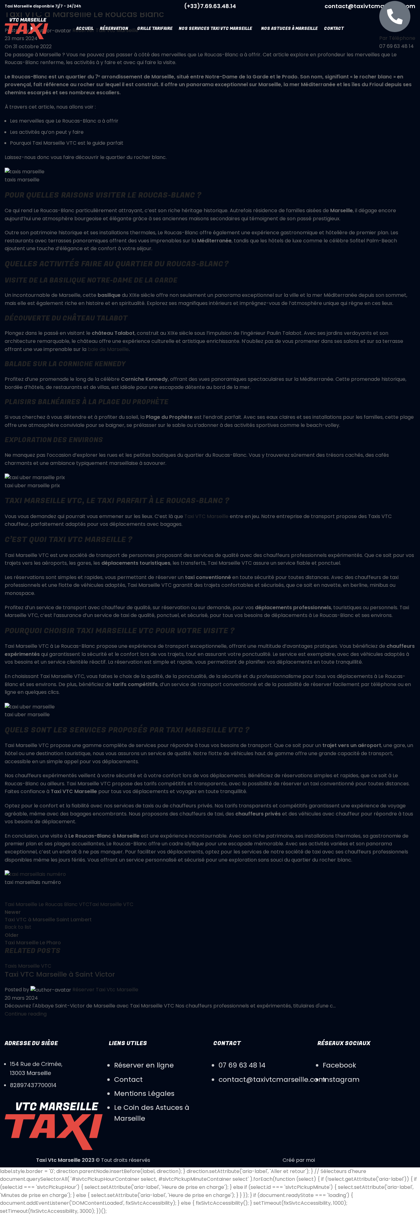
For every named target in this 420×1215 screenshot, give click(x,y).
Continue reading (26, 1013)
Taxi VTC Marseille (206, 516)
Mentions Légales (144, 1093)
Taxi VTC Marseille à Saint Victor (60, 974)
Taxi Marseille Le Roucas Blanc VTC (47, 904)
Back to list (18, 927)
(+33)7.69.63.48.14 (210, 6)
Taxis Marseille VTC (28, 966)
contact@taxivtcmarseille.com (370, 6)
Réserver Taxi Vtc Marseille (105, 989)
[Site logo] (26, 28)
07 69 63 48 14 (242, 1065)
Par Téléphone (397, 38)
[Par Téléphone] (394, 16)
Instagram (341, 1079)
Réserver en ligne (144, 1065)
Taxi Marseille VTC (111, 904)
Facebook (339, 1065)
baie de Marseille (107, 349)
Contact (128, 1079)
